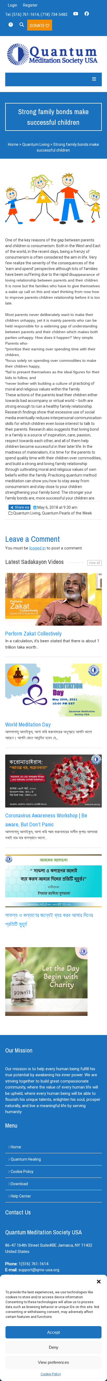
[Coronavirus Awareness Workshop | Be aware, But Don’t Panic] (53, 781)
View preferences (53, 1362)
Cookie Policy (51, 1374)
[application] (105, 1379)
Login (12, 5)
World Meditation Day (27, 724)
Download (19, 1184)
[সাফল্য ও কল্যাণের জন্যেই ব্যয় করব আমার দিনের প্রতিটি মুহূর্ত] (53, 880)
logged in (37, 548)
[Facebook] (86, 15)
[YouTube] (75, 15)
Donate (38, 25)
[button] (99, 1281)
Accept (53, 1332)
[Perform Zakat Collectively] (53, 599)
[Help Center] (10, 26)
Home (13, 144)
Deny (53, 1347)
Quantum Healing (26, 1159)
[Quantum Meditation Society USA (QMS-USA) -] (53, 54)
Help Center (21, 1196)
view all (94, 563)
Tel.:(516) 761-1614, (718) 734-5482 (36, 14)
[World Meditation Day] (53, 690)
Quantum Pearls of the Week (67, 513)
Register (30, 5)
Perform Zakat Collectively (33, 633)
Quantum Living (35, 144)
